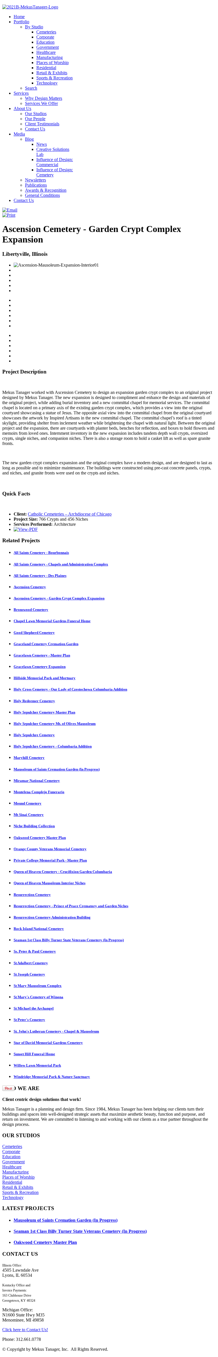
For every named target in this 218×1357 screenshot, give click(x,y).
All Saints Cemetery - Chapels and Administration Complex (61, 564)
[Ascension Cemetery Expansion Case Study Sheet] (26, 529)
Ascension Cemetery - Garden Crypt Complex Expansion (59, 598)
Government (13, 1161)
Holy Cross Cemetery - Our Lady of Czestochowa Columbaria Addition (70, 689)
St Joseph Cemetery (29, 974)
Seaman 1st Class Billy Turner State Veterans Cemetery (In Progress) (69, 940)
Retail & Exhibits (17, 1187)
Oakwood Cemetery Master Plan (40, 837)
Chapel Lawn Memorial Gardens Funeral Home (52, 621)
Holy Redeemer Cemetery (34, 701)
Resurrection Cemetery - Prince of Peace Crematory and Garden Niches (71, 906)
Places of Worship (18, 1177)
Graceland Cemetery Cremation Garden (46, 644)
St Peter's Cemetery (29, 1020)
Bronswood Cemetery (31, 609)
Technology (13, 1197)
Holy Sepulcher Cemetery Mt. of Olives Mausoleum (55, 723)
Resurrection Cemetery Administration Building (52, 917)
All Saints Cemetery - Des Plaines (40, 575)
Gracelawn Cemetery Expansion (40, 666)
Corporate (11, 1151)
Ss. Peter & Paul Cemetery (35, 951)
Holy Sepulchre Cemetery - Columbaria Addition (53, 746)
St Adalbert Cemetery (31, 963)
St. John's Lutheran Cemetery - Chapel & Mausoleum (56, 1031)
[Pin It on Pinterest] (8, 1088)
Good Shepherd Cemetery (34, 632)
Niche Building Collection (34, 826)
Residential (12, 1182)
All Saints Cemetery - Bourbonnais (41, 552)
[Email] (9, 210)
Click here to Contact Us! (25, 1329)
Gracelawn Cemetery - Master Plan (42, 655)
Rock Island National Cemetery (39, 929)
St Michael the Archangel (34, 1008)
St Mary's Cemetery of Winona (38, 997)
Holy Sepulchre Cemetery (34, 735)
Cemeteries (12, 1146)
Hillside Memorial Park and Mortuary (45, 678)
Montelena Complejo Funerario (39, 792)
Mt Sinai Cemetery (29, 814)
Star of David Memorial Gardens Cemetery (48, 1043)
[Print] (8, 215)
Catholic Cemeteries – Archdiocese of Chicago (70, 514)
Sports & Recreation (20, 1192)
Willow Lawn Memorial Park (37, 1065)
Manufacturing (15, 1172)
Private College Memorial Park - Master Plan (50, 860)
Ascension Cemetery (30, 587)
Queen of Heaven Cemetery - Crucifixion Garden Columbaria (63, 872)
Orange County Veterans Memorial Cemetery (50, 849)
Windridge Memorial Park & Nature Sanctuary (52, 1077)
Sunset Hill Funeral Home (34, 1054)
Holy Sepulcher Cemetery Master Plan (44, 712)
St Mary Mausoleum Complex (38, 986)
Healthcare (12, 1166)
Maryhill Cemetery (29, 757)
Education (11, 1156)
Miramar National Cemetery (37, 780)
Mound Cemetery (27, 803)
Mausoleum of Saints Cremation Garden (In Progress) (57, 769)
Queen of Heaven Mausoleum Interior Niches (49, 883)
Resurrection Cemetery (32, 894)
